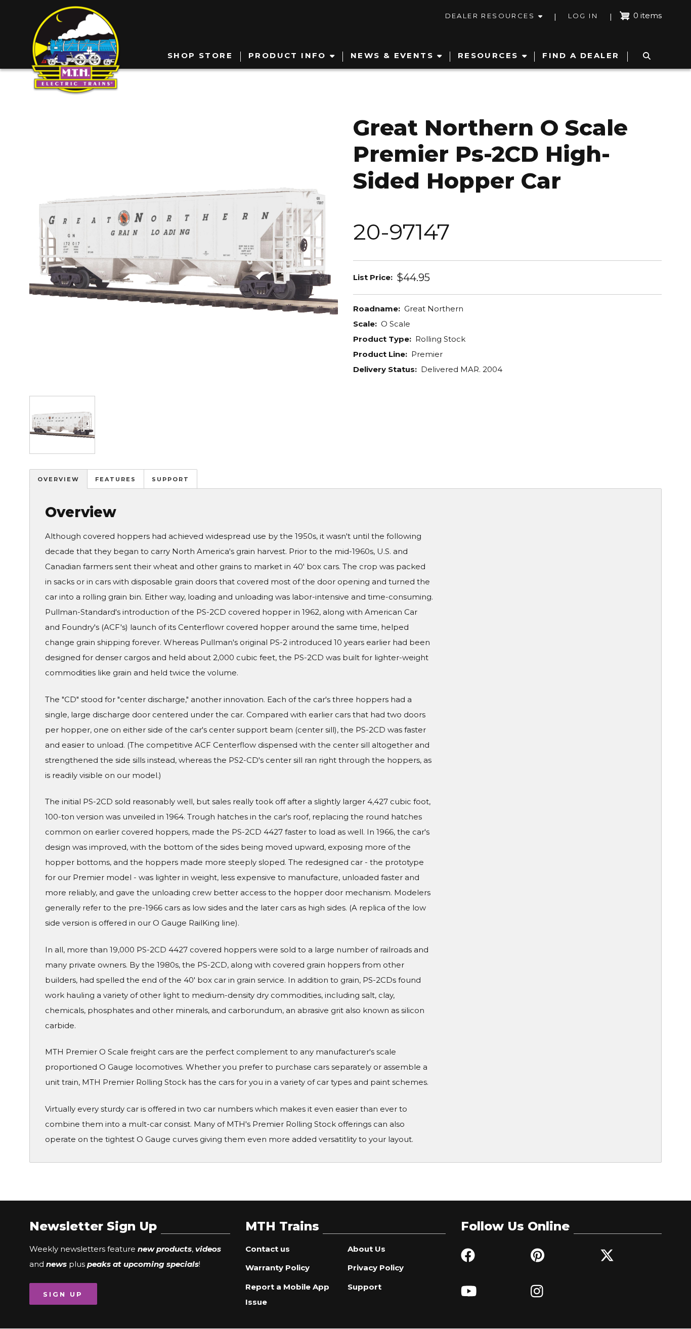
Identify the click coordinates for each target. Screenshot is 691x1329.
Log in (583, 16)
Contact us (267, 1249)
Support (170, 479)
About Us (366, 1249)
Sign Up (63, 1294)
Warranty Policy (277, 1267)
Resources (488, 55)
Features (115, 479)
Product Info (287, 55)
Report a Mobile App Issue (287, 1294)
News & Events (392, 55)
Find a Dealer (580, 55)
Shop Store (200, 55)
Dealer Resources (490, 16)
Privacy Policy (376, 1267)
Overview (58, 479)
